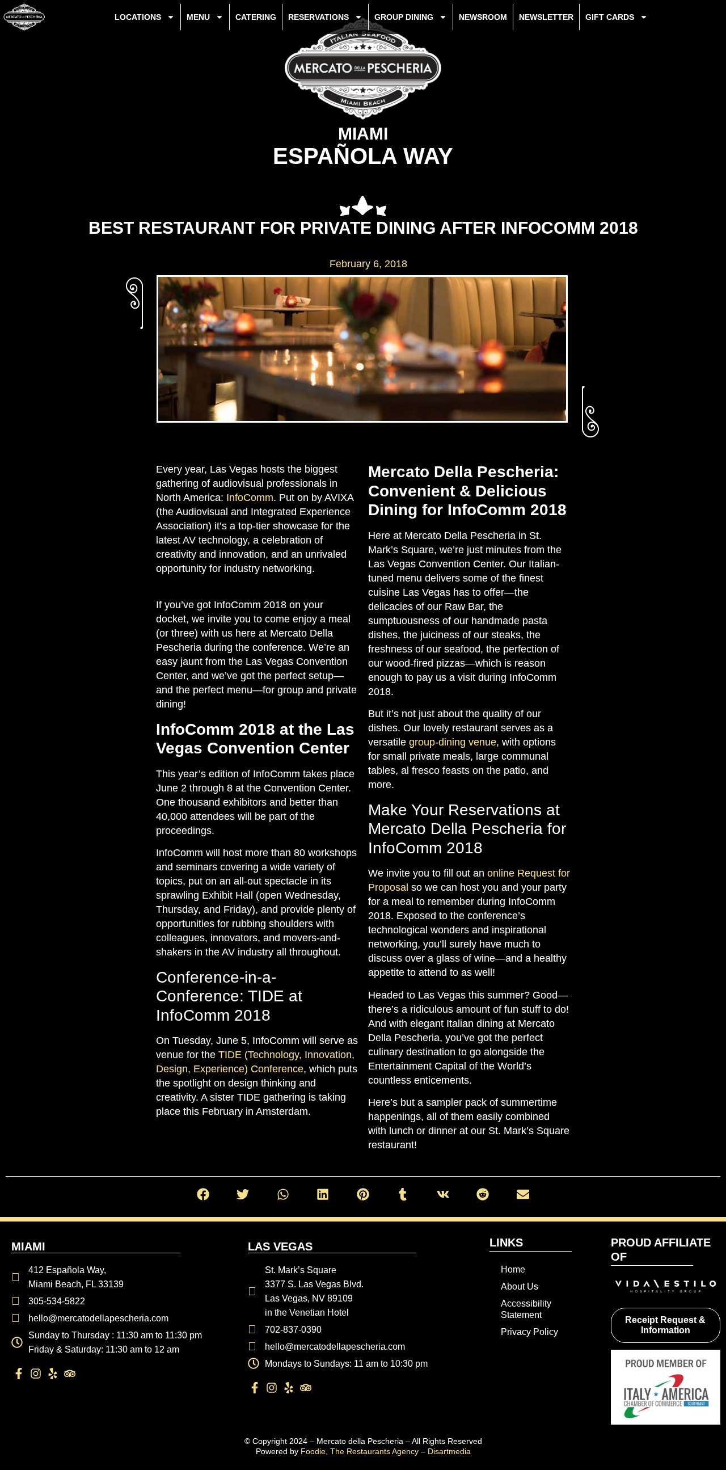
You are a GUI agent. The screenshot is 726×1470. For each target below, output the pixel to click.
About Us (519, 1286)
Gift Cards (609, 17)
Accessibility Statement (526, 1309)
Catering (255, 17)
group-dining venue (452, 742)
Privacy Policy (529, 1332)
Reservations (318, 17)
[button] (203, 1194)
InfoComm (249, 497)
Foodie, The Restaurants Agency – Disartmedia (386, 1451)
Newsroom (483, 17)
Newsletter (546, 17)
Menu (198, 17)
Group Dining (403, 17)
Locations (138, 17)
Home (513, 1269)
